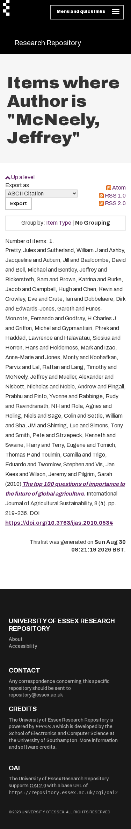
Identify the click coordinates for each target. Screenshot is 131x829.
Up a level (23, 177)
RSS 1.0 (115, 196)
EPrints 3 (45, 726)
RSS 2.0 (115, 203)
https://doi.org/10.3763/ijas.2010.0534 (59, 523)
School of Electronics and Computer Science (59, 733)
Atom (119, 188)
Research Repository (47, 43)
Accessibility (23, 646)
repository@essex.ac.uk (36, 695)
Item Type (58, 223)
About (16, 639)
